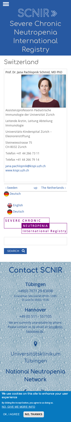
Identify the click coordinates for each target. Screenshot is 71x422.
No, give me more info (18, 406)
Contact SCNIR (35, 270)
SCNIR (33, 13)
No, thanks (33, 414)
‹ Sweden (11, 188)
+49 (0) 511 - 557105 (35, 316)
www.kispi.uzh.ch (17, 170)
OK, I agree (11, 414)
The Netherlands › (53, 188)
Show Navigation (5, 5)
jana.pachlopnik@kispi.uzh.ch (25, 166)
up (35, 188)
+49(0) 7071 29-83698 (35, 290)
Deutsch (15, 194)
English (17, 205)
